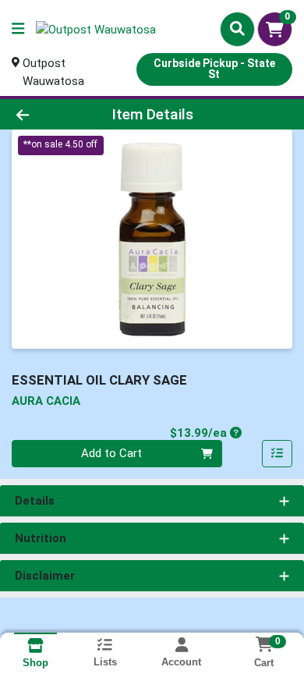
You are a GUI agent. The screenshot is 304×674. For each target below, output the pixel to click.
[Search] (237, 29)
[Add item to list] (277, 454)
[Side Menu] (18, 29)
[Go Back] (47, 114)
